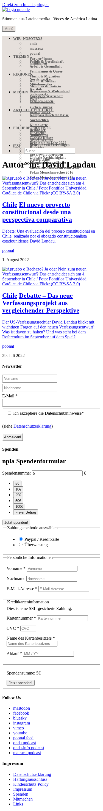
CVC (13, 628)
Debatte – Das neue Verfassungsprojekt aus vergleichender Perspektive (40, 303)
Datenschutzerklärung (32, 426)
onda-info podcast (28, 747)
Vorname (16, 568)
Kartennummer (21, 618)
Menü (8, 29)
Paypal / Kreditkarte (41, 539)
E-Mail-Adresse (22, 588)
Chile (9, 204)
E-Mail (10, 396)
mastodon (21, 708)
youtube (20, 733)
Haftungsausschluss (30, 779)
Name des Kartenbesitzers (31, 638)
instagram (21, 723)
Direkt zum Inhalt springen (25, 4)
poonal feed (23, 737)
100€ (19, 507)
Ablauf (14, 653)
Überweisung (36, 544)
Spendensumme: (16, 473)
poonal (8, 250)
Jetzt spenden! (16, 522)
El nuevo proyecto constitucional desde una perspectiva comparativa (37, 212)
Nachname (16, 578)
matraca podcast (27, 752)
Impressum (22, 789)
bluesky (20, 718)
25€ (18, 495)
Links (18, 804)
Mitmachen (23, 799)
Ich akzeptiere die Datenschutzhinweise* (48, 413)
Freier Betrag (25, 512)
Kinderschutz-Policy (31, 784)
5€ (17, 483)
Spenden (20, 794)
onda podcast (24, 742)
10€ (18, 489)
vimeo (18, 728)
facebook (21, 713)
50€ (18, 501)
